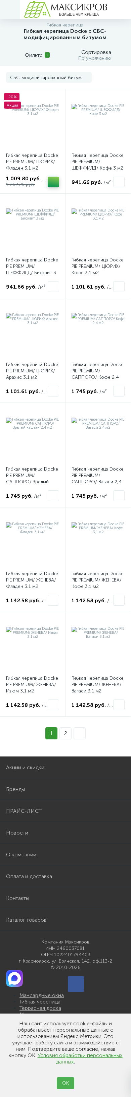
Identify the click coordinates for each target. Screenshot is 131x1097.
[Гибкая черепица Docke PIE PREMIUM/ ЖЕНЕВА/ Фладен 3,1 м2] (32, 539)
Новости (17, 833)
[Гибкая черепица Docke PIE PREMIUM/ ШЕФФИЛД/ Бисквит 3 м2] (32, 226)
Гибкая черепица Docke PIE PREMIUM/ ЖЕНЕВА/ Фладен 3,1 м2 (32, 580)
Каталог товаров (26, 920)
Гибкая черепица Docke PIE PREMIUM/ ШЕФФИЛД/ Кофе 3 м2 (98, 162)
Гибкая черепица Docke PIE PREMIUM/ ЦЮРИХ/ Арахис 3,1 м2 (32, 371)
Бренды (15, 789)
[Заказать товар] (119, 182)
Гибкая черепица (39, 1001)
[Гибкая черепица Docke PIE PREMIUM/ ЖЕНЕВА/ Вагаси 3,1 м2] (98, 644)
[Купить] (53, 182)
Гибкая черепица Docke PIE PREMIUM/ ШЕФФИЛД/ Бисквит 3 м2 (32, 269)
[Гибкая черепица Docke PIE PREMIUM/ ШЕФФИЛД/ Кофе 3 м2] (98, 121)
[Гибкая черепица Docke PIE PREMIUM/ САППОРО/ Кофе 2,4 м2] (98, 330)
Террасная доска (40, 1008)
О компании (21, 854)
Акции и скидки (25, 767)
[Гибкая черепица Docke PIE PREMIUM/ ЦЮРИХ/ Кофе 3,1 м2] (98, 226)
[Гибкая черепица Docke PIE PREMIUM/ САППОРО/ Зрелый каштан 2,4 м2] (32, 435)
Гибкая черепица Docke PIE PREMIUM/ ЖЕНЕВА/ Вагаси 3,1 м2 (98, 684)
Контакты (17, 898)
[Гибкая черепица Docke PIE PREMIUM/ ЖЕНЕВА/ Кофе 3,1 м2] (98, 539)
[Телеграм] (76, 984)
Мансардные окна (41, 995)
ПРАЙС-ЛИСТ (24, 811)
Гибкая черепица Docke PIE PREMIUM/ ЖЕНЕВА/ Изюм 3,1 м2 (32, 684)
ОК (65, 1083)
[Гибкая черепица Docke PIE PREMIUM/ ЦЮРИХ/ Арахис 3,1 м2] (32, 330)
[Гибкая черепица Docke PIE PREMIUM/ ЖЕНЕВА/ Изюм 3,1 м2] (32, 644)
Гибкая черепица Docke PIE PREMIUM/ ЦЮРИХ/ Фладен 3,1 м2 (32, 162)
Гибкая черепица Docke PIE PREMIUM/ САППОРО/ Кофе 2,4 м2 (98, 374)
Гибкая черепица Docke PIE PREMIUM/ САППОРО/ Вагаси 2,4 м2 (98, 478)
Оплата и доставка (29, 876)
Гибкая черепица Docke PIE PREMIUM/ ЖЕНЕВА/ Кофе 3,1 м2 (98, 580)
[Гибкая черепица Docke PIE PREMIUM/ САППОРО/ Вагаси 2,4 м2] (98, 435)
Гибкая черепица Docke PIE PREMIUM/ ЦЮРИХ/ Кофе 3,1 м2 (98, 266)
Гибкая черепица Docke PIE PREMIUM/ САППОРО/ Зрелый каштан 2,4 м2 (32, 478)
